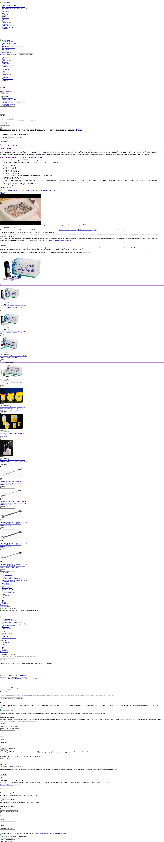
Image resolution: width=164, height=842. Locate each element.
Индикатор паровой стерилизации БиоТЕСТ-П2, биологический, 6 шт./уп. (13, 356)
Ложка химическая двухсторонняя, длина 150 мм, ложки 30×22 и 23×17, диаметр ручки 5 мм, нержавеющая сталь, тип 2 (13, 566)
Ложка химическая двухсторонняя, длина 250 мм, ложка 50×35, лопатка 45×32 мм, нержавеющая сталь (13, 545)
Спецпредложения (7, 4)
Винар (79, 130)
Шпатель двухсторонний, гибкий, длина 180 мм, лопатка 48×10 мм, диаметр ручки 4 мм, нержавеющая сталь (13, 503)
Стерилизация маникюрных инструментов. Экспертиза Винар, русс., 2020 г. (64, 225)
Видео (4, 602)
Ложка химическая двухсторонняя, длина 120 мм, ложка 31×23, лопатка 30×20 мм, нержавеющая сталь (13, 524)
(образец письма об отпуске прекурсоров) (61, 240)
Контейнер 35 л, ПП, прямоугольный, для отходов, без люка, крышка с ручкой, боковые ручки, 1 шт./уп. (13, 435)
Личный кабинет (4, 51)
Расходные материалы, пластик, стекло (13, 7)
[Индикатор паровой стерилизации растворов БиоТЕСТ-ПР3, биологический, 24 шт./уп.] (10, 301)
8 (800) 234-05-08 (5, 675)
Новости (4, 19)
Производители (6, 22)
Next (8, 572)
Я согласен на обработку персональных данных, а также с (33, 833)
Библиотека (5, 11)
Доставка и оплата (7, 27)
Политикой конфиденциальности (19, 695)
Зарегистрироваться (10, 839)
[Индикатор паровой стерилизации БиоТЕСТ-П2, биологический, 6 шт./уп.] (9, 351)
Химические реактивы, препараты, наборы (14, 8)
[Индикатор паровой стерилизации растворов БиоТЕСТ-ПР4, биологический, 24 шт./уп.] (9, 326)
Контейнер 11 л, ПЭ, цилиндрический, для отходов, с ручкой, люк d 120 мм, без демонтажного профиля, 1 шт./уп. (12, 408)
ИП (17, 811)
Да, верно (3, 94)
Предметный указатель (8, 10)
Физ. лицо (2, 811)
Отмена (2, 839)
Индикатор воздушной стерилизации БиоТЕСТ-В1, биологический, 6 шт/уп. (11, 383)
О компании (5, 18)
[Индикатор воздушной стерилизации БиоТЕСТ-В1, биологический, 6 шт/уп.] (11, 377)
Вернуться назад (5, 125)
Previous (2, 572)
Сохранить (3, 723)
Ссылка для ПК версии (6, 785)
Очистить (2, 90)
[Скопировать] (1, 127)
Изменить (9, 94)
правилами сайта (39, 756)
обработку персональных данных (18, 756)
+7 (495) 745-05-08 (15, 675)
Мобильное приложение (9, 592)
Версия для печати (5, 689)
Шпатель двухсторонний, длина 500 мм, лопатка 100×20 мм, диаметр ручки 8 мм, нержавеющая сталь (12, 483)
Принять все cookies (5, 698)
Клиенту (2, 586)
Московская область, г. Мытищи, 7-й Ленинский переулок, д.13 (77, 230)
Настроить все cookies (17, 698)
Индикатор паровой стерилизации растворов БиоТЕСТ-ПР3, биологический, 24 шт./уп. (13, 306)
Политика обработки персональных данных (24, 678)
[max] (3, 35)
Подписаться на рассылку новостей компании (13, 836)
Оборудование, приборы (9, 5)
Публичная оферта (5, 678)
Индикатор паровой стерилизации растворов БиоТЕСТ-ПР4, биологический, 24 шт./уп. (13, 331)
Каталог (2, 574)
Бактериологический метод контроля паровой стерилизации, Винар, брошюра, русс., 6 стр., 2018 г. (31, 190)
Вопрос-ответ (4, 605)
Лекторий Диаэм (7, 588)
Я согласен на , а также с (22, 756)
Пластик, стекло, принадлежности (12, 578)
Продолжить (3, 797)
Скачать (2, 192)
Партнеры (5, 24)
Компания (2, 594)
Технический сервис (8, 25)
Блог (3, 21)
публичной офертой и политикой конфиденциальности (50, 833)
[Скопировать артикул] (9, 137)
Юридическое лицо (11, 811)
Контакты (5, 28)
